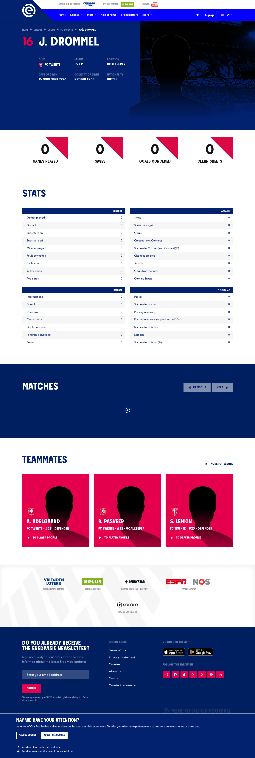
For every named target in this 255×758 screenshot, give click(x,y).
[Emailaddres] (55, 674)
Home (25, 30)
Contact (115, 678)
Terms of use (118, 650)
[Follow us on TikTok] (184, 674)
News (62, 15)
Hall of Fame (108, 15)
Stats (90, 15)
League (75, 15)
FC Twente (66, 30)
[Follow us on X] (193, 674)
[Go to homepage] (29, 10)
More (145, 15)
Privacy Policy (72, 697)
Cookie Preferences (123, 685)
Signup (31, 688)
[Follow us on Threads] (202, 674)
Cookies (114, 664)
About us (115, 671)
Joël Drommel (87, 30)
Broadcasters (129, 15)
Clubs (51, 30)
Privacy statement (122, 657)
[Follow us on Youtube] (211, 674)
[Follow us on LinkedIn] (220, 674)
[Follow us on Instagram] (166, 674)
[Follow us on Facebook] (175, 674)
